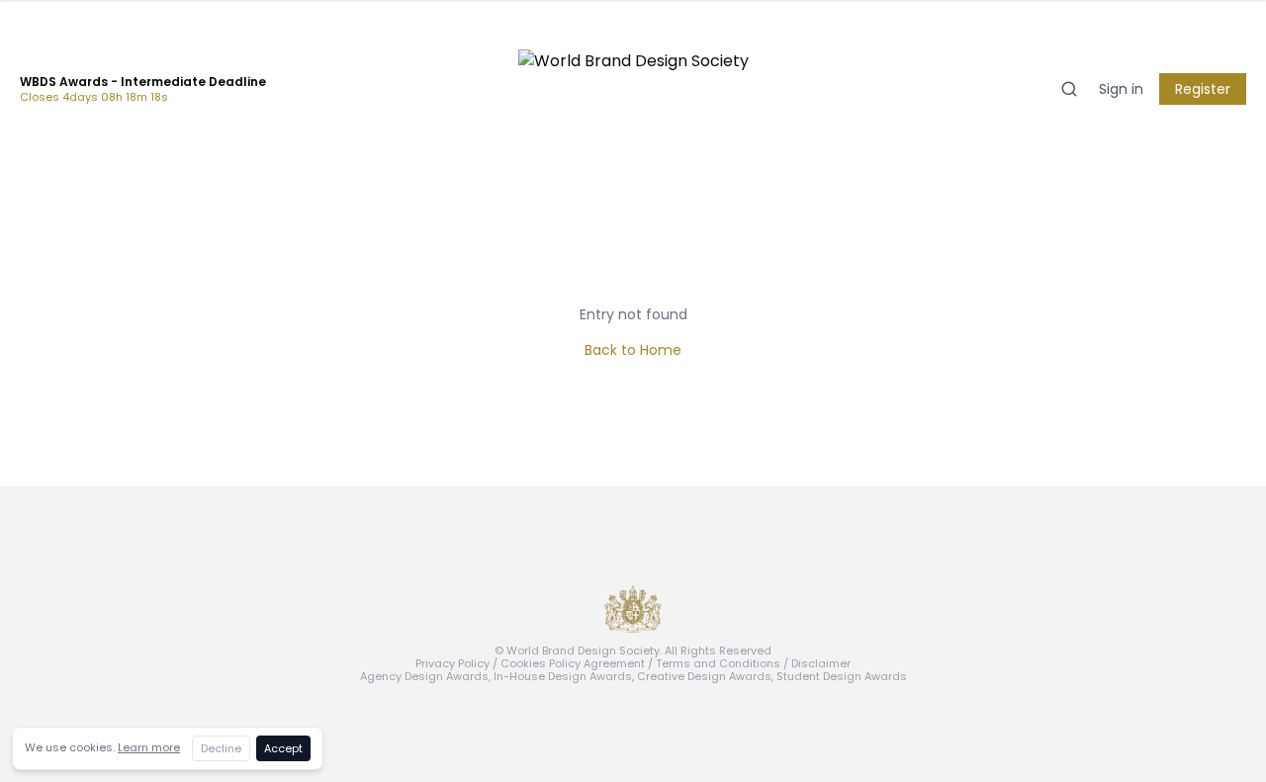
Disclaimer (821, 663)
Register (1202, 89)
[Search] (1069, 89)
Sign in (1121, 89)
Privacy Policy (452, 663)
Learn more (149, 747)
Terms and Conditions (718, 663)
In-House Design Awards (563, 676)
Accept (283, 748)
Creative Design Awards (704, 676)
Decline (221, 748)
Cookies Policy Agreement (572, 663)
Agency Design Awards (424, 676)
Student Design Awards (841, 676)
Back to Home (633, 350)
